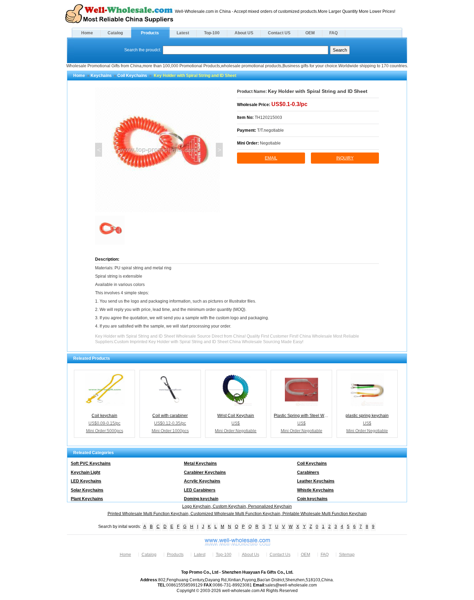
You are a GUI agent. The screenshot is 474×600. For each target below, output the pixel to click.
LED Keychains (86, 481)
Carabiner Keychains (205, 472)
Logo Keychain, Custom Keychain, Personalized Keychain (237, 506)
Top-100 (212, 33)
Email (271, 158)
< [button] (99, 150)
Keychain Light (85, 472)
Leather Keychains (316, 481)
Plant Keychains (87, 498)
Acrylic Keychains (202, 481)
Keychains (101, 75)
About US (244, 33)
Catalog (115, 33)
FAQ (333, 33)
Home (87, 33)
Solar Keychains (87, 490)
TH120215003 (268, 117)
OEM (310, 33)
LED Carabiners (199, 490)
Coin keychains (312, 498)
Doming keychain (201, 498)
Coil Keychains (132, 75)
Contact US (279, 33)
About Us (250, 555)
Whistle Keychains (315, 490)
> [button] (219, 150)
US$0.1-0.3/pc (289, 104)
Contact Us (280, 555)
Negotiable (270, 143)
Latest (183, 33)
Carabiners (308, 472)
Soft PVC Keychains (91, 463)
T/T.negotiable (270, 130)
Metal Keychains (200, 463)
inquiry (345, 158)
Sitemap (347, 555)
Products (150, 33)
